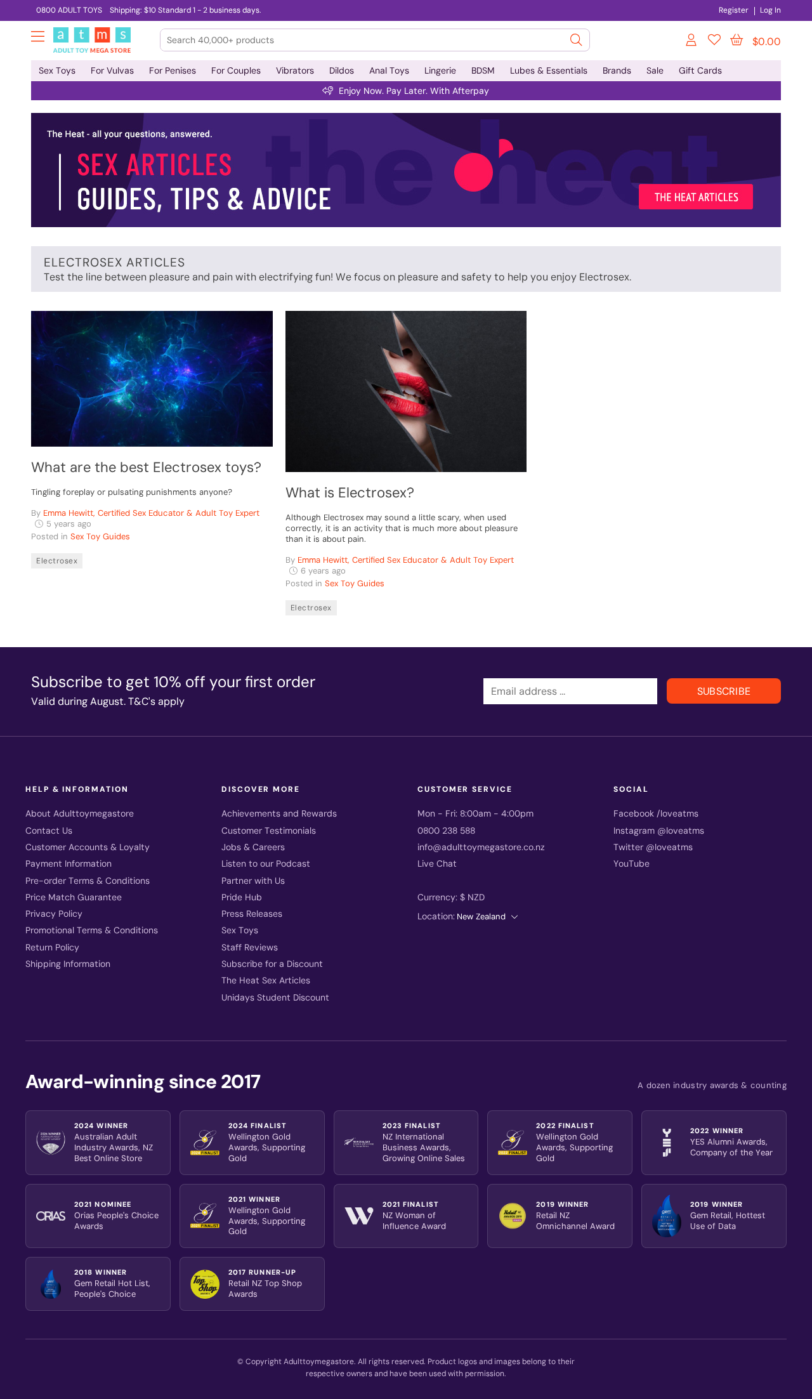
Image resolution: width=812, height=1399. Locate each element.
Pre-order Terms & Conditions (87, 881)
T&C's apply (156, 701)
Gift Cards (700, 70)
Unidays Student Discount (275, 997)
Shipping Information (67, 964)
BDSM (483, 70)
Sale (655, 70)
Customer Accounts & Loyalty (87, 847)
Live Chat (437, 863)
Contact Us (48, 830)
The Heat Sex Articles (265, 980)
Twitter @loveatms (653, 847)
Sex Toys (57, 70)
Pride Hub (241, 897)
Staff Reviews (249, 947)
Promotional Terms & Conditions (91, 930)
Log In (770, 10)
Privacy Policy (53, 914)
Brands (617, 70)
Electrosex (56, 561)
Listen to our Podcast (265, 863)
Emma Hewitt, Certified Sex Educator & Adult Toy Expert (151, 513)
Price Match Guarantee (73, 897)
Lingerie (440, 70)
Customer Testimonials (268, 830)
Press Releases (251, 914)
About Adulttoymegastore (79, 813)
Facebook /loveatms (655, 813)
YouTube (631, 863)
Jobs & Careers (253, 847)
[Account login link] (692, 42)
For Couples (236, 70)
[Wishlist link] (714, 42)
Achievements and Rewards (279, 813)
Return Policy (52, 947)
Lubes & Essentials (548, 70)
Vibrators (295, 70)
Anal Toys (389, 70)
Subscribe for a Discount (272, 964)
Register (734, 10)
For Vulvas (112, 70)
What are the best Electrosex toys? (146, 467)
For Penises (172, 70)
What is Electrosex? (349, 492)
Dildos (341, 70)
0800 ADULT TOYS (69, 10)
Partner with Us (253, 881)
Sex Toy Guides (100, 536)
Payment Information (68, 863)
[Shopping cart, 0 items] (736, 40)
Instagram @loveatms (658, 830)
